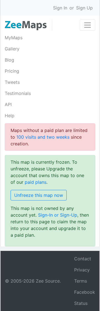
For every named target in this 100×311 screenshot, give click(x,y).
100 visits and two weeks (42, 137)
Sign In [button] (60, 8)
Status (81, 303)
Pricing (12, 71)
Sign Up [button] (84, 8)
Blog (9, 60)
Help (9, 115)
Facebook (84, 292)
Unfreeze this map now (38, 195)
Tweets (12, 82)
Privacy (82, 270)
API (8, 104)
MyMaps (13, 37)
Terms (80, 281)
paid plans (35, 182)
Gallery (12, 49)
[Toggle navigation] (87, 25)
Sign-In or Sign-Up (57, 215)
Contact (82, 258)
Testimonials (18, 93)
